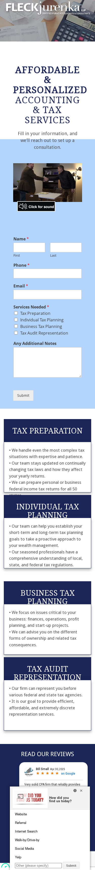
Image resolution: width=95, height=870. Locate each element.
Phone (21, 265)
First (16, 255)
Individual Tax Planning (42, 320)
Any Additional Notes (34, 343)
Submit (23, 395)
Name (21, 239)
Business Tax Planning (41, 326)
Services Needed (31, 307)
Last (53, 255)
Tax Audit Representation (44, 333)
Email (20, 286)
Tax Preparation (35, 313)
